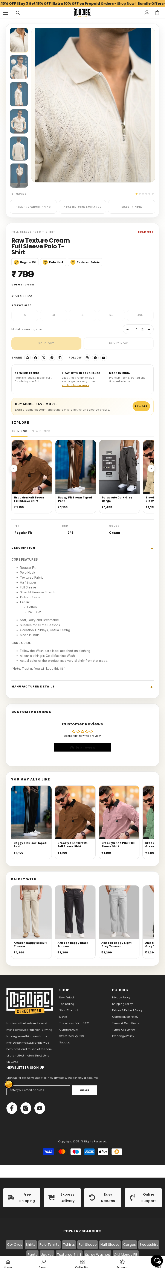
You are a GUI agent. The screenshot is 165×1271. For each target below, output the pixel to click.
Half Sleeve (110, 1244)
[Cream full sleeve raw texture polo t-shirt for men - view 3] (19, 94)
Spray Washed (97, 1254)
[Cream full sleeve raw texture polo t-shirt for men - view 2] (19, 67)
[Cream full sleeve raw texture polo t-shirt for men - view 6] (19, 175)
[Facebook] (95, 357)
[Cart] (157, 12)
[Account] (147, 12)
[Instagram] (87, 357)
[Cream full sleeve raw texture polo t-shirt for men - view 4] (19, 121)
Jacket (47, 1254)
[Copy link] (60, 357)
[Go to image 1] (137, 194)
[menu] (5, 12)
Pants (32, 1254)
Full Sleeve (87, 1244)
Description (23, 547)
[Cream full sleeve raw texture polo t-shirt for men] (19, 40)
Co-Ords (14, 1244)
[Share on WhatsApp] (27, 357)
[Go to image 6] (153, 194)
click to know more (75, 385)
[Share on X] (44, 357)
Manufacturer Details (33, 686)
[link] (21, 1197)
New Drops (41, 431)
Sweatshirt (148, 1244)
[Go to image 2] (140, 194)
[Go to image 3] (143, 194)
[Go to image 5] (149, 194)
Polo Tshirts (49, 1244)
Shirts (30, 1244)
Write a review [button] (82, 747)
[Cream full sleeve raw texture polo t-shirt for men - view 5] (19, 148)
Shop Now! (126, 3)
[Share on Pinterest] (52, 357)
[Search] (18, 12)
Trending (19, 431)
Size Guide (23, 296)
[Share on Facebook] (35, 357)
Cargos (129, 1244)
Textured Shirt (69, 1254)
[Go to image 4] (146, 194)
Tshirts (69, 1244)
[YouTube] (103, 357)
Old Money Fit (126, 1254)
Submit (84, 1090)
